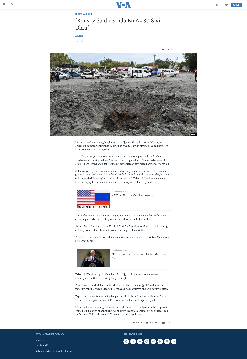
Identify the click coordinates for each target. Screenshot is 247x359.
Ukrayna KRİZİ (83, 14)
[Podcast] (167, 341)
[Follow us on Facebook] (126, 341)
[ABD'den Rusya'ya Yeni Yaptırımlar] (93, 199)
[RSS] (160, 341)
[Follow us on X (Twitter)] (133, 341)
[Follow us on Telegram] (153, 341)
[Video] (226, 5)
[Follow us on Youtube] (140, 341)
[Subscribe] (173, 341)
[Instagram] (217, 5)
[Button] (167, 50)
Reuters (79, 36)
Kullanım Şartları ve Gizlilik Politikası (53, 351)
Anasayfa (40, 340)
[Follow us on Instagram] (146, 341)
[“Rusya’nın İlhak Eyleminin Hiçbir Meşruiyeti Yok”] (93, 258)
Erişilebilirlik (42, 346)
